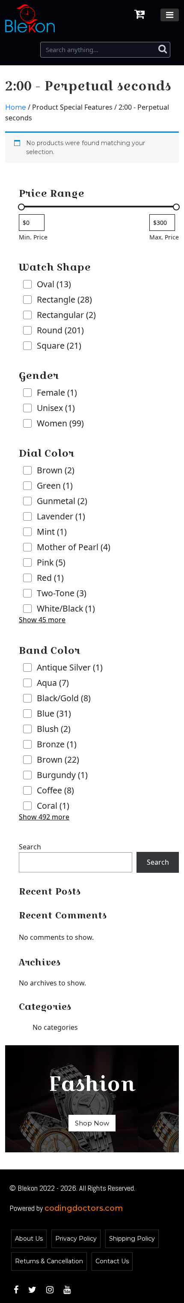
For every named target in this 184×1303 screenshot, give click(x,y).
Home (15, 107)
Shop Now (92, 1123)
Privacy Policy (76, 1238)
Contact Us (112, 1261)
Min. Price (33, 237)
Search (30, 846)
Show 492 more (44, 817)
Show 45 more (42, 619)
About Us (29, 1238)
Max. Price (164, 237)
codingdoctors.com (84, 1208)
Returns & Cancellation (49, 1261)
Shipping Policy (132, 1238)
